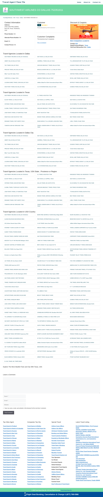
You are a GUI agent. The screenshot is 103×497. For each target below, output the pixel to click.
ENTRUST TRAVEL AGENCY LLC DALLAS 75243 (82, 82)
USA (14, 17)
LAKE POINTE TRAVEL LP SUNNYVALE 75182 (16, 112)
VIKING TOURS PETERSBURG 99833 (79, 325)
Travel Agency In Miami (33, 438)
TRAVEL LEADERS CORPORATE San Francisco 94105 (83, 227)
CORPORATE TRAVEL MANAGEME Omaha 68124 (82, 236)
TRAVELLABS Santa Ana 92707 (12, 265)
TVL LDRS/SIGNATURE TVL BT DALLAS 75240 (81, 61)
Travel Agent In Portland (10, 426)
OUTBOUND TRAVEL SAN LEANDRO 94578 (80, 338)
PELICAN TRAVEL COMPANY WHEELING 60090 (16, 236)
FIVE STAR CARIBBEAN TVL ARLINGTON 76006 (81, 261)
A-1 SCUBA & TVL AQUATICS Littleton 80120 (15, 342)
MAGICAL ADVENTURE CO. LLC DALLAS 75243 (49, 69)
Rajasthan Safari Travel (58, 443)
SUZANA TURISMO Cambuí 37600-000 (87, 476)
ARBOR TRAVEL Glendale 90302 (45, 357)
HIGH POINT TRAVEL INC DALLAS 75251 (15, 86)
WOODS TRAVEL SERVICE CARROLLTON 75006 (49, 117)
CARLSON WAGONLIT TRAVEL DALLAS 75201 (48, 65)
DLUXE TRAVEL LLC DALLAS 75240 (13, 99)
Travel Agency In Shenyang (35, 469)
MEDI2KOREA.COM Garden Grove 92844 (47, 346)
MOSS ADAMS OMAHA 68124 (77, 316)
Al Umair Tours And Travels (83, 464)
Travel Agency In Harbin (34, 467)
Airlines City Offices (57, 428)
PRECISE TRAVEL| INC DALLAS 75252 (14, 69)
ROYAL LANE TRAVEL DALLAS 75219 (79, 78)
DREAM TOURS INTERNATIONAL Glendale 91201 (82, 303)
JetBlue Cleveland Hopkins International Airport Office (50, 342)
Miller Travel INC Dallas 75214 (12, 73)
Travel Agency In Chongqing (35, 457)
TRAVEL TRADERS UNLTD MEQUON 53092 (15, 282)
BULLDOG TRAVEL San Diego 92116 (13, 249)
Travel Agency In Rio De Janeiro (36, 431)
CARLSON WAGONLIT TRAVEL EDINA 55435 (81, 244)
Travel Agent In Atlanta (9, 440)
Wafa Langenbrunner (82, 462)
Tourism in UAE (56, 447)
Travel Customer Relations (59, 435)
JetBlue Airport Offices (58, 474)
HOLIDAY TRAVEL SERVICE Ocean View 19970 (48, 249)
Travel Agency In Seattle (34, 474)
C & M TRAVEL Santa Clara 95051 (45, 223)
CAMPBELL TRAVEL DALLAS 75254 (46, 61)
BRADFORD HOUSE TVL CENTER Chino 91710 (81, 219)
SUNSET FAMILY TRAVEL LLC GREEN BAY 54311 (17, 312)
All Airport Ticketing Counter (60, 431)
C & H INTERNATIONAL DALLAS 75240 (46, 86)
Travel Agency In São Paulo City (36, 428)
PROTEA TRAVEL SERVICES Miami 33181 (47, 265)
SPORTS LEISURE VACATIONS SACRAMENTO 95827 (50, 334)
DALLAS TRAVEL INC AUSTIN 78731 (46, 104)
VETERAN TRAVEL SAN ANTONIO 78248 (14, 104)
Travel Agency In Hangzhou (35, 455)
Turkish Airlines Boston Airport (12, 286)
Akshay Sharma (56, 472)
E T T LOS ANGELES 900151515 (78, 286)
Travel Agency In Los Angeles (35, 445)
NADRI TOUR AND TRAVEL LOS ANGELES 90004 (82, 342)
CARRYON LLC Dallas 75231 (12, 78)
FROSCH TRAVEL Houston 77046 (78, 334)
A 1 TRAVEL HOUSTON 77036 (44, 95)
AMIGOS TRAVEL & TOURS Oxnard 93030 (47, 227)
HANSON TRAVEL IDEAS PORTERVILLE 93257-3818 (83, 329)
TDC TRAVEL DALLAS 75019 (12, 65)
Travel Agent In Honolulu (10, 474)
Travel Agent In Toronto (9, 445)
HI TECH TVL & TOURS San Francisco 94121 (48, 338)
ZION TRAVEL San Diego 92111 (44, 286)
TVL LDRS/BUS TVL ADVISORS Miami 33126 (15, 316)
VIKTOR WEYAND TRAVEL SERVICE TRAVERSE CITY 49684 (83, 250)
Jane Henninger (80, 458)
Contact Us (97, 2)
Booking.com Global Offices (59, 433)
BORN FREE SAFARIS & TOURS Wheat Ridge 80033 (50, 214)
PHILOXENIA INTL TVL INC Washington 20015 (16, 273)
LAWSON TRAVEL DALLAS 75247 (45, 78)
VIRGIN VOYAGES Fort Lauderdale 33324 (15, 351)
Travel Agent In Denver (9, 484)
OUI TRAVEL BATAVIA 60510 (77, 308)
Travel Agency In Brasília (34, 447)
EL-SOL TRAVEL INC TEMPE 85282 (13, 361)
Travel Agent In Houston (10, 431)
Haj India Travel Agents (58, 440)
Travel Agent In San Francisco (11, 457)
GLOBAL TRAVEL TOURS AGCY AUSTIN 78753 (16, 108)
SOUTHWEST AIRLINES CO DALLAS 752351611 (16, 56)
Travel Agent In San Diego (10, 460)
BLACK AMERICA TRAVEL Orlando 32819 (15, 357)
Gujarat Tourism (56, 450)
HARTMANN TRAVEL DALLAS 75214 (79, 56)
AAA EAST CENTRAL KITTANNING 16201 (15, 244)
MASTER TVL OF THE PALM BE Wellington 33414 (17, 240)
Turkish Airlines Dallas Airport (77, 69)
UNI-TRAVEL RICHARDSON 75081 (78, 108)
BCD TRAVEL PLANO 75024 (77, 117)
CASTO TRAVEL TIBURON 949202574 (46, 325)
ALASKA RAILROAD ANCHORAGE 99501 (14, 219)
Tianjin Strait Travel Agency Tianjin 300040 (88, 480)
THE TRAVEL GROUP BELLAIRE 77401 (79, 282)
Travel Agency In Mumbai (34, 440)
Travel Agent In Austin (9, 467)
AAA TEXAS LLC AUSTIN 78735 (77, 99)
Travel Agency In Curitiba (34, 464)
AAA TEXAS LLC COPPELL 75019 (45, 99)
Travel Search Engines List (59, 455)
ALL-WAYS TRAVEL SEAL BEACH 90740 (79, 312)
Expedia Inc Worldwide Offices (60, 438)
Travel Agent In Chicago (10, 438)
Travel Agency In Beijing (34, 426)
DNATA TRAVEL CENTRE (83, 435)
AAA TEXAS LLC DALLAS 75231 (45, 56)
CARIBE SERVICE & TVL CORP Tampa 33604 (81, 278)
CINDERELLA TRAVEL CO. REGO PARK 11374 (48, 316)
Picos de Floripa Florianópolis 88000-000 (87, 446)
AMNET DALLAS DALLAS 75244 (12, 61)
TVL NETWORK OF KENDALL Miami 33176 (47, 321)
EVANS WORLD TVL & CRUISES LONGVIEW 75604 (49, 121)
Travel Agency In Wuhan (34, 484)
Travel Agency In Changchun (35, 476)
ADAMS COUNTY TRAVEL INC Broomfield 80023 (49, 329)
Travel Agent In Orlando (9, 479)
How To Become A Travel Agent (60, 484)
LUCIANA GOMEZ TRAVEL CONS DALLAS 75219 (16, 82)
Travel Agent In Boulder (9, 476)
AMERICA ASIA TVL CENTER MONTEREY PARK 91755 (83, 265)
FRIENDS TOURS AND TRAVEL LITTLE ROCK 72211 (83, 269)
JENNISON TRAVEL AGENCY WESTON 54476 (48, 308)
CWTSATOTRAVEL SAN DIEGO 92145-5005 (15, 295)
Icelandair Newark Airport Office (77, 321)
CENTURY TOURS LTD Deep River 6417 (14, 325)
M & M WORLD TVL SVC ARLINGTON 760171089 (82, 104)
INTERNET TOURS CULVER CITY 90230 (14, 227)
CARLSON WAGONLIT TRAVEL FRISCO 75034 (48, 108)
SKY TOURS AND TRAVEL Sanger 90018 (14, 346)
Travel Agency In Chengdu (34, 460)
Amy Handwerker (81, 460)
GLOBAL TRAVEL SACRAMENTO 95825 (14, 329)
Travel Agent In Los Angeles (11, 447)
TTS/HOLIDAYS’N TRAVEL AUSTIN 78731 (80, 112)
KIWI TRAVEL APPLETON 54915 (45, 299)
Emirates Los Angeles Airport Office (13, 255)
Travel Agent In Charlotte (10, 464)
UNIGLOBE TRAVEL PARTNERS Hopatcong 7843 (16, 334)
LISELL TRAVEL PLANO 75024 (77, 121)
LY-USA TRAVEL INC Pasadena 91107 (79, 346)
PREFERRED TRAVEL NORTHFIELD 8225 (80, 291)
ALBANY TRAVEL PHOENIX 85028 (13, 232)
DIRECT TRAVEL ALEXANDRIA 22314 (14, 338)
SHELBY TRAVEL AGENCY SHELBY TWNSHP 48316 (50, 303)
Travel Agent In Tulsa (9, 435)
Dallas (21, 17)
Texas (17, 17)
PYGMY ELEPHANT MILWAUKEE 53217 (79, 357)
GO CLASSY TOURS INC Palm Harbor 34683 (48, 273)
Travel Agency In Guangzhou (35, 443)
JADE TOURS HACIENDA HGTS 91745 (79, 273)
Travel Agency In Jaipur (34, 472)
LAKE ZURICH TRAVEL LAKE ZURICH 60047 (15, 303)
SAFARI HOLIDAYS (81, 478)
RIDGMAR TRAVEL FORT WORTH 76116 (15, 121)
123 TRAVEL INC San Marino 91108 (13, 261)
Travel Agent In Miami (9, 469)
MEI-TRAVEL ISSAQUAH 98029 (12, 299)
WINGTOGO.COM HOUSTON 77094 (13, 117)
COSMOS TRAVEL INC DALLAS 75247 (79, 86)
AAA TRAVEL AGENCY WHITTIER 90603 (14, 278)
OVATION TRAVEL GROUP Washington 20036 (48, 278)
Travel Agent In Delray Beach (11, 455)
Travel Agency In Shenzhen (35, 435)
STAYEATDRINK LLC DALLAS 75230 (46, 73)
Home (79, 2)
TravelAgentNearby (7, 17)
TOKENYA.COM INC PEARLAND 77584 (14, 125)
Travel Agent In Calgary (9, 450)
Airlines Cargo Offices (58, 426)
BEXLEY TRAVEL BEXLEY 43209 (45, 295)
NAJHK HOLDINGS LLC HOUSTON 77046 (80, 214)
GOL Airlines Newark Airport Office (13, 223)
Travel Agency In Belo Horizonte (36, 462)
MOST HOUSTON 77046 (43, 112)
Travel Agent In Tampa (9, 472)
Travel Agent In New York (10, 433)
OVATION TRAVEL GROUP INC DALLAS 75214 (81, 73)
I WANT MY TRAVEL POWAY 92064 (45, 240)
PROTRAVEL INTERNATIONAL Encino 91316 (48, 219)
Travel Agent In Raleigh (9, 452)
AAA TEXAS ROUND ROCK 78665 (45, 236)
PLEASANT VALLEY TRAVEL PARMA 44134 (80, 255)
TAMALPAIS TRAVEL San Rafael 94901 (79, 240)
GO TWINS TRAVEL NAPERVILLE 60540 (14, 308)
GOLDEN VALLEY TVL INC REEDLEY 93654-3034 (49, 261)
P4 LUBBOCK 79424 (42, 291)
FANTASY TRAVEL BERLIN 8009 (78, 232)
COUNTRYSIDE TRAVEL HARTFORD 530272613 (16, 291)
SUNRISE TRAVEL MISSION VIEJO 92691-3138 (16, 269)
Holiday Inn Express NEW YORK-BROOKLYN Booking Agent (50, 255)
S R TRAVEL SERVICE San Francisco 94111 (47, 282)
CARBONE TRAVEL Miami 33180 (45, 269)
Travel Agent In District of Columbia (13, 428)
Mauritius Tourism (57, 452)
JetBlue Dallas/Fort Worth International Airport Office (49, 82)
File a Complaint (41, 42)
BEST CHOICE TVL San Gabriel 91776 (46, 244)
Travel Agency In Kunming (34, 481)
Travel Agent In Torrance (10, 462)
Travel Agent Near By (66, 490)
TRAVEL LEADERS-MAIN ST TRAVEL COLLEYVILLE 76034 (50, 126)
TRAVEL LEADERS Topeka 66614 (85, 429)
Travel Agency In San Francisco (36, 479)
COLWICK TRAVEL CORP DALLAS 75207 (80, 65)
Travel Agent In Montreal (10, 481)
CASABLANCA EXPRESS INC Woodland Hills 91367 (49, 312)
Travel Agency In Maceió (34, 450)
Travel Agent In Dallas (9, 443)
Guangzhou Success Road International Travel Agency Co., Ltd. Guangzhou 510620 (87, 438)
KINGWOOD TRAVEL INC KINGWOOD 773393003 (82, 95)
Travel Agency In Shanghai (35, 433)
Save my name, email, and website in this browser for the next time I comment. (25, 408)
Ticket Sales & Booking (58, 445)
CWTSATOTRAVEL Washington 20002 (46, 351)
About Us (87, 2)
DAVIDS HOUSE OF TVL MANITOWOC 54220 (48, 232)
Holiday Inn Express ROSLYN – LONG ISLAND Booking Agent (83, 352)
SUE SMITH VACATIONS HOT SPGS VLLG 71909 (17, 321)
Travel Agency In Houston (34, 452)
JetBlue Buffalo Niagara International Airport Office (82, 223)
